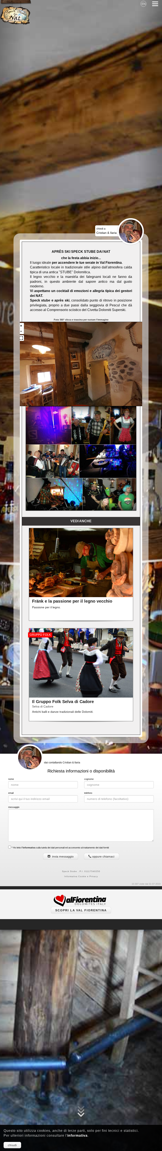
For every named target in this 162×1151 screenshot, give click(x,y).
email (11, 793)
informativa (77, 1135)
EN (144, 3)
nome (11, 779)
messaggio (13, 807)
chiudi (12, 1145)
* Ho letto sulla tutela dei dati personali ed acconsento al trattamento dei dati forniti (60, 847)
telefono (88, 793)
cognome (89, 779)
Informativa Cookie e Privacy (81, 876)
